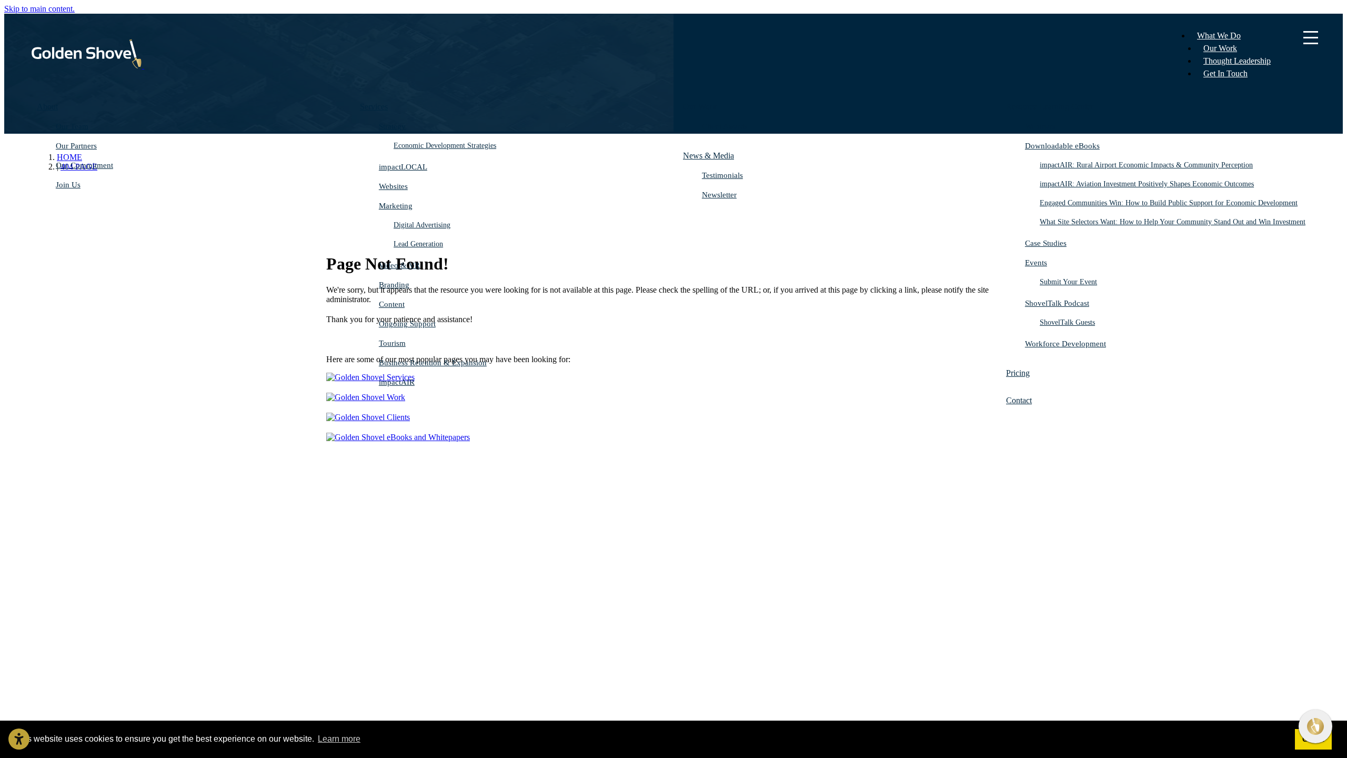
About (47, 106)
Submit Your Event (1068, 282)
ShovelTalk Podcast (1057, 303)
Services (374, 106)
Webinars (1040, 126)
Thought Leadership (1237, 60)
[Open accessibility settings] (18, 739)
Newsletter (719, 195)
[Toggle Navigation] (1311, 38)
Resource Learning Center (1049, 106)
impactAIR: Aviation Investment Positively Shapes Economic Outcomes (1147, 184)
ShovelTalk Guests (1067, 322)
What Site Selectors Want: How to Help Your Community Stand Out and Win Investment (1172, 222)
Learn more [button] (339, 738)
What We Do (1219, 35)
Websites (393, 186)
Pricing (1018, 372)
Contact (1019, 400)
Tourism (392, 343)
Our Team (72, 126)
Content (392, 304)
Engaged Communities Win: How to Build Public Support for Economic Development (1169, 203)
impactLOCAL (403, 167)
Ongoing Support (407, 324)
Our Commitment (84, 165)
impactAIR (397, 382)
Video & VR (399, 265)
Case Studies (1046, 243)
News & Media (708, 155)
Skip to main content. (39, 8)
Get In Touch (1225, 73)
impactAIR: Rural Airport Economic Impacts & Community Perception (1146, 165)
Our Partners (76, 146)
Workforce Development (1065, 344)
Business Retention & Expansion (433, 362)
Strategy (392, 126)
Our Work (1220, 48)
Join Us (68, 185)
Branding (394, 285)
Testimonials (722, 175)
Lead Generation (418, 244)
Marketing (396, 206)
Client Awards (725, 126)
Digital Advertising (422, 225)
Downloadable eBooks (1062, 146)
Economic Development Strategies (445, 145)
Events (1036, 262)
